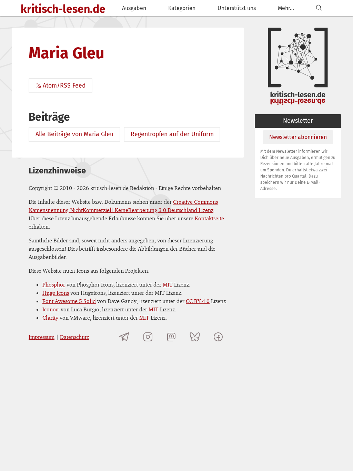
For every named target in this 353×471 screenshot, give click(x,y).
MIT (168, 284)
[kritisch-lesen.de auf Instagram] (148, 337)
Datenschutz (74, 336)
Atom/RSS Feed (64, 85)
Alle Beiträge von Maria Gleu (75, 134)
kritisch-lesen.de (63, 8)
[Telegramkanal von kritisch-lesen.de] (124, 337)
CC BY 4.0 (198, 301)
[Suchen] (319, 8)
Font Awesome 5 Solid (69, 301)
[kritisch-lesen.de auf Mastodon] (171, 337)
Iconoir (50, 309)
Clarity (50, 317)
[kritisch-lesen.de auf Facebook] (218, 337)
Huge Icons (55, 292)
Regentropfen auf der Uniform (172, 134)
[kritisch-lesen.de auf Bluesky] (195, 337)
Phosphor (53, 284)
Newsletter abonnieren (298, 137)
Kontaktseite (209, 218)
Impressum (41, 336)
